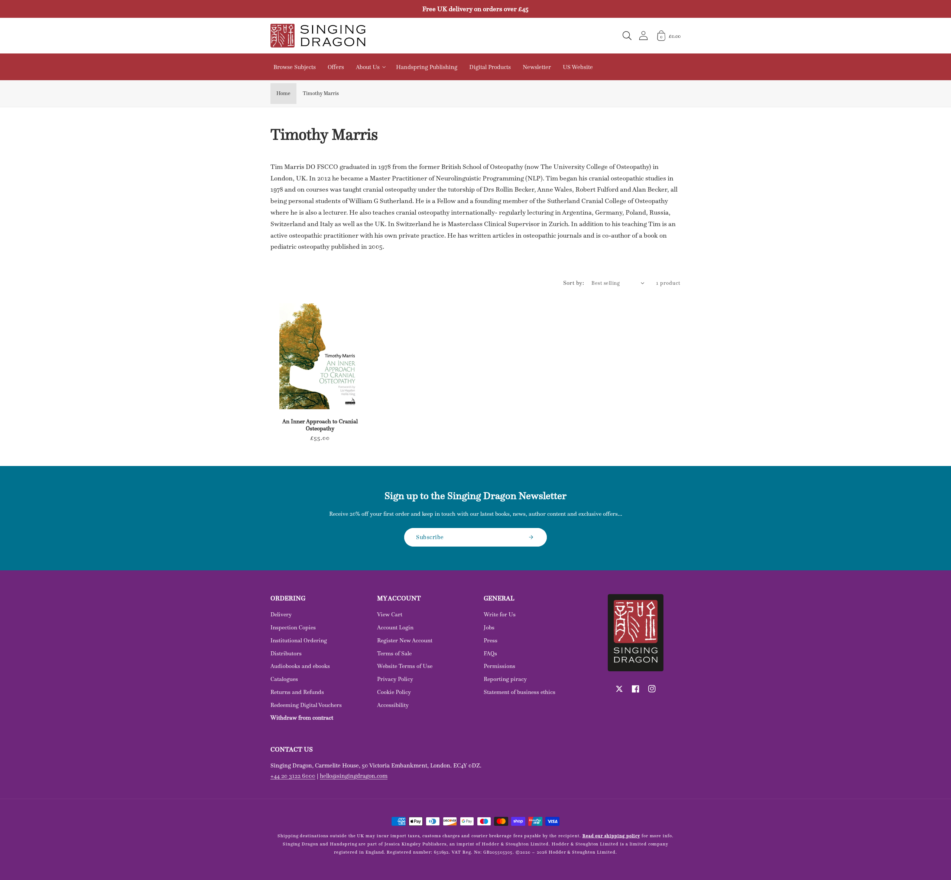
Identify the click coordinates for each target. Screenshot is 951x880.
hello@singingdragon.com (353, 775)
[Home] (318, 36)
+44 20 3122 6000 (292, 775)
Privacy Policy (395, 678)
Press (490, 640)
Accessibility (393, 704)
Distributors (286, 653)
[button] (627, 36)
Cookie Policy (394, 691)
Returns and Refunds (297, 691)
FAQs (490, 653)
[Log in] (643, 35)
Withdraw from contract (301, 717)
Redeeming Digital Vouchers (306, 704)
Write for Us (500, 614)
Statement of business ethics (519, 691)
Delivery (281, 614)
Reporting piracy (505, 678)
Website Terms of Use (404, 665)
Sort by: (573, 282)
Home (283, 93)
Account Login (395, 627)
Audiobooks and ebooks (300, 665)
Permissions (499, 665)
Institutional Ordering (298, 640)
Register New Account (404, 640)
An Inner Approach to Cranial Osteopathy (320, 424)
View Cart (389, 614)
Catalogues (284, 678)
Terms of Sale (394, 653)
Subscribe (430, 537)
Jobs (489, 627)
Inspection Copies (293, 627)
